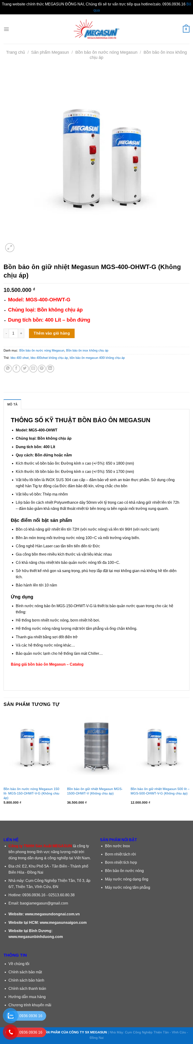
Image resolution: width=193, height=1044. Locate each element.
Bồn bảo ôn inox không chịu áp (87, 350)
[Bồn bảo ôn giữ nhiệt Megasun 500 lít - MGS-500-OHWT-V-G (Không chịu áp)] (160, 748)
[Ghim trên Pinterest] (42, 369)
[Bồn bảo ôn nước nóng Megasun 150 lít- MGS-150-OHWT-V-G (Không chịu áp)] (33, 748)
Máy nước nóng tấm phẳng (127, 887)
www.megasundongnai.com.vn (52, 914)
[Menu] (6, 29)
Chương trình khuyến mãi (29, 1005)
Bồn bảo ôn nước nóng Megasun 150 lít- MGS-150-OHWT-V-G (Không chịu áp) (31, 793)
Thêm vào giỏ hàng (52, 333)
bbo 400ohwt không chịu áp (49, 358)
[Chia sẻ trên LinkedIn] (50, 369)
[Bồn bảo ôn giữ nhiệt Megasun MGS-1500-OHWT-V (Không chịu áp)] (96, 748)
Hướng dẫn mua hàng (27, 997)
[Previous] (3, 762)
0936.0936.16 (33, 895)
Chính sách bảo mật (25, 972)
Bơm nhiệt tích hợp (121, 862)
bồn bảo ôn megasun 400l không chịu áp (97, 358)
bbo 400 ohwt (20, 358)
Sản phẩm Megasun (50, 52)
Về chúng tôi (18, 964)
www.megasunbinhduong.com (35, 937)
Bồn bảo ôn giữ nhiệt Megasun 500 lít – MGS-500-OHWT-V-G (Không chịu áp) (160, 791)
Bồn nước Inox (117, 846)
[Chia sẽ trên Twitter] (25, 369)
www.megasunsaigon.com (63, 923)
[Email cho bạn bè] (33, 369)
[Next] (189, 762)
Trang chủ (15, 52)
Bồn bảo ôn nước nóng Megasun (106, 52)
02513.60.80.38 (61, 895)
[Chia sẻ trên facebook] (16, 369)
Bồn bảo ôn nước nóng (124, 871)
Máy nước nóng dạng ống (126, 879)
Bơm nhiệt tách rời (120, 854)
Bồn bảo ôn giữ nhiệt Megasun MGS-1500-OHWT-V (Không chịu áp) (95, 791)
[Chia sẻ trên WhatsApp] (8, 369)
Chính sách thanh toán (27, 989)
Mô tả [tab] (12, 404)
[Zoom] (9, 247)
